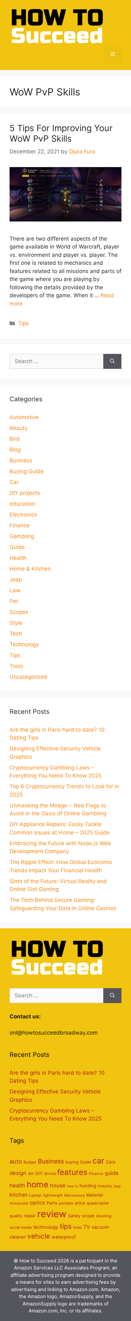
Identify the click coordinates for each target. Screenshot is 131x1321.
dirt (31, 1173)
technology (45, 1227)
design (18, 1173)
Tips (23, 323)
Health (18, 558)
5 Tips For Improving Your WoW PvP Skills (61, 133)
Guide (17, 547)
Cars (110, 1161)
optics (37, 1202)
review (51, 1213)
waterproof (64, 1237)
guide (111, 1173)
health (17, 1185)
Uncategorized (28, 677)
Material (94, 1195)
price (80, 1202)
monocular (19, 1203)
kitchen (18, 1194)
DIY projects (25, 493)
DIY (39, 1173)
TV (86, 1227)
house (58, 1185)
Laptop (35, 1195)
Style (16, 623)
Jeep (16, 579)
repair (30, 1215)
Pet (14, 601)
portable (66, 1203)
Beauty (18, 428)
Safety (74, 1215)
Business (21, 460)
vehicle (38, 1236)
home (37, 1184)
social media (21, 1227)
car (98, 1160)
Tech (16, 633)
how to (72, 1186)
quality (16, 1215)
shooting (103, 1215)
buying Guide (78, 1162)
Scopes (19, 612)
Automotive (24, 417)
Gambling (22, 536)
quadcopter (98, 1203)
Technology (24, 644)
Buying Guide (27, 471)
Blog (15, 449)
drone (50, 1173)
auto (16, 1161)
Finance (20, 525)
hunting (87, 1186)
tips (66, 1226)
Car (14, 482)
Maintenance (74, 1195)
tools (77, 1227)
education (22, 504)
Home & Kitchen (30, 569)
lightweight (53, 1195)
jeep (117, 1186)
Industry (105, 1186)
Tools (16, 666)
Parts (51, 1202)
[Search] (112, 361)
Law (15, 590)
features (72, 1172)
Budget (30, 1162)
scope (88, 1215)
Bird (15, 439)
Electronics (23, 514)
